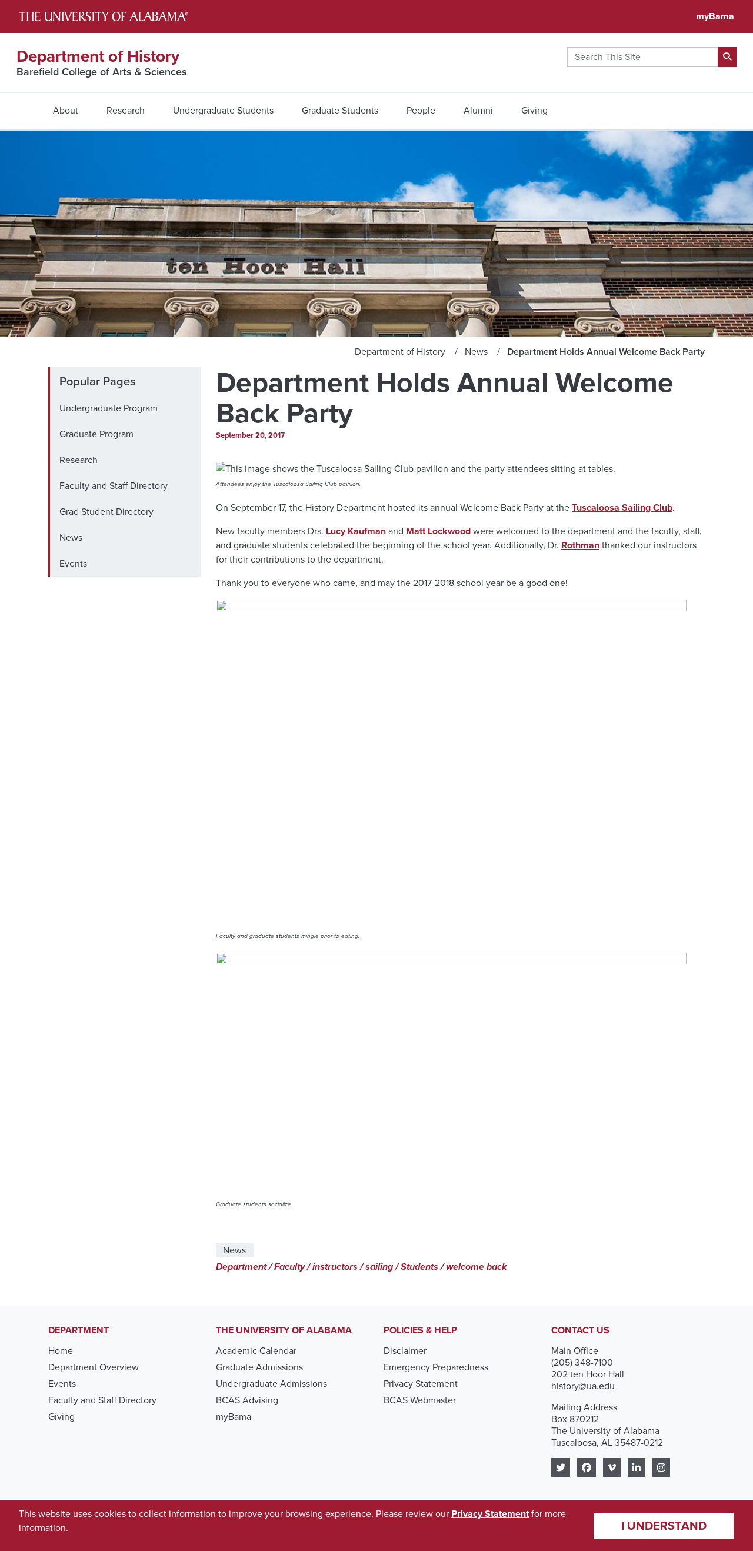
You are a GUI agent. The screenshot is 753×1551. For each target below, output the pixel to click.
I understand (664, 1526)
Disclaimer (405, 1350)
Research (125, 110)
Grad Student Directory (106, 511)
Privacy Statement (421, 1383)
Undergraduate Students (223, 110)
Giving (534, 110)
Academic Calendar (256, 1350)
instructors (335, 1266)
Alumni (478, 110)
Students (419, 1266)
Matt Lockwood (438, 531)
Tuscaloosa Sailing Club (622, 507)
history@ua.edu (583, 1386)
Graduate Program (96, 434)
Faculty (289, 1266)
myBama (715, 16)
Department (241, 1266)
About (65, 110)
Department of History (97, 56)
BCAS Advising (247, 1400)
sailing (379, 1266)
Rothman (580, 545)
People (421, 110)
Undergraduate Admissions (271, 1383)
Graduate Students (340, 110)
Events (73, 563)
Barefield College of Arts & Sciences (101, 71)
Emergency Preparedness (436, 1367)
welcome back (476, 1266)
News (70, 537)
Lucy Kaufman (356, 531)
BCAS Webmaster (420, 1400)
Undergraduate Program (108, 408)
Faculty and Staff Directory (113, 485)
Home (60, 1350)
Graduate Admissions (259, 1367)
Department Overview (93, 1367)
